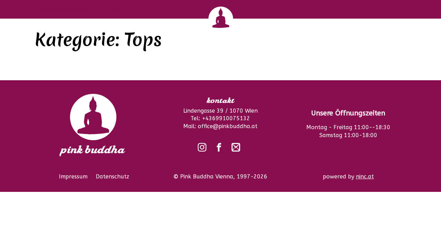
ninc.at (365, 176)
